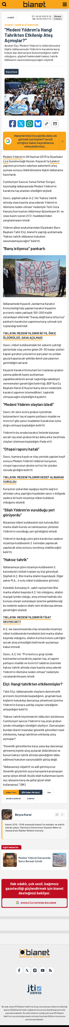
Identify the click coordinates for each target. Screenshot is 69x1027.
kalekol (54, 161)
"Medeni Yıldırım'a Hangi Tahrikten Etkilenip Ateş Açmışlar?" (28, 35)
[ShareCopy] (46, 123)
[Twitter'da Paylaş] (21, 123)
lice (49, 792)
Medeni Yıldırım (12, 156)
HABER (10, 17)
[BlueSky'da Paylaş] (38, 123)
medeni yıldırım (13, 798)
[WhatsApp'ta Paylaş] (29, 123)
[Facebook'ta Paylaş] (12, 123)
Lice (5, 161)
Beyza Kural (23, 814)
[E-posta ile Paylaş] (55, 123)
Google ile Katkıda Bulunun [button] (38, 902)
